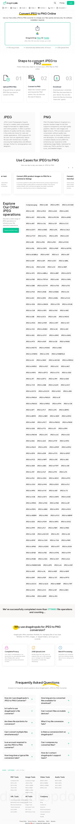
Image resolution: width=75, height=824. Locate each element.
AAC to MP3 (58, 785)
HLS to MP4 (14, 809)
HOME (4, 770)
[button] (19, 699)
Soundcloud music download (18, 800)
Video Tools (28, 800)
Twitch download (15, 807)
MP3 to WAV (58, 780)
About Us (42, 807)
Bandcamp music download (18, 802)
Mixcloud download (16, 804)
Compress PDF (15, 780)
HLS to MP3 (14, 812)
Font (52, 8)
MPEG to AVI (43, 787)
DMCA (47, 821)
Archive (42, 8)
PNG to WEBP (29, 787)
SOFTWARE (11, 770)
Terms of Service (32, 821)
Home (42, 800)
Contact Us (43, 804)
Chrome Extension (45, 812)
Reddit (42, 816)
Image (14, 8)
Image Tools (28, 804)
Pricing (62, 3)
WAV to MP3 (58, 783)
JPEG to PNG (28, 783)
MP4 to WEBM (44, 783)
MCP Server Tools (30, 812)
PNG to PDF (14, 790)
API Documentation (45, 809)
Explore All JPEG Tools (10, 230)
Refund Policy (41, 821)
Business (53, 821)
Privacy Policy (23, 821)
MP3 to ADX (58, 787)
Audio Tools (28, 802)
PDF (6, 8)
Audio (23, 8)
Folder (46, 38)
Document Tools (29, 807)
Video (33, 8)
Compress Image (30, 780)
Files (39, 38)
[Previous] (68, 167)
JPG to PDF (14, 787)
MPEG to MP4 (44, 780)
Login (71, 3)
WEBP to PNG (29, 792)
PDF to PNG (14, 785)
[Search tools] (55, 3)
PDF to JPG (14, 783)
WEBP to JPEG (29, 790)
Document (62, 8)
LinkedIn (42, 814)
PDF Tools (28, 809)
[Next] (72, 167)
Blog (41, 802)
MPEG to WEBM (44, 785)
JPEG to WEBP (29, 785)
